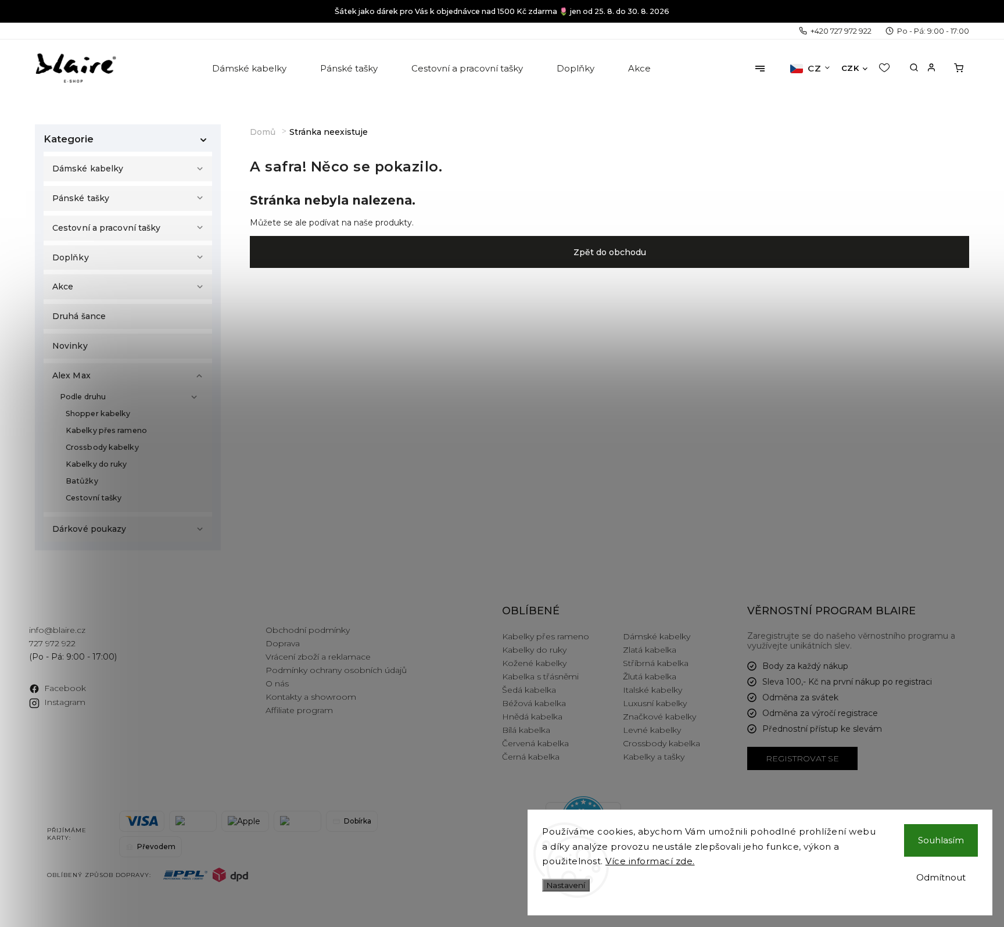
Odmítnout (941, 877)
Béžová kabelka (534, 703)
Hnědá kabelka (532, 716)
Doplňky (70, 257)
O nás (277, 683)
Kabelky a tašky (653, 756)
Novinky (70, 346)
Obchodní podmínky (308, 630)
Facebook (65, 688)
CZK (850, 68)
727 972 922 (52, 643)
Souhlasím (941, 840)
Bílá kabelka (526, 730)
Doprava (283, 643)
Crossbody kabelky (102, 447)
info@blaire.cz (57, 630)
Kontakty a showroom (311, 697)
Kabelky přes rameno (106, 430)
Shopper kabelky (98, 413)
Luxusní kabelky (655, 703)
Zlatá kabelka (649, 650)
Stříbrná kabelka (656, 663)
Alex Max (71, 375)
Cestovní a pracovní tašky (106, 228)
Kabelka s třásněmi (540, 676)
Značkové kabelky (659, 716)
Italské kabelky (652, 690)
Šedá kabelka (529, 690)
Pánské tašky (80, 198)
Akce (62, 286)
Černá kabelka (531, 756)
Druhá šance (79, 316)
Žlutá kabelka (649, 676)
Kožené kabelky (534, 663)
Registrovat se (802, 758)
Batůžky (82, 481)
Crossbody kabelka (661, 743)
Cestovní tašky (93, 497)
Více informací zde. (650, 861)
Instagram (64, 702)
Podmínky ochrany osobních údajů (336, 670)
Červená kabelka (535, 743)
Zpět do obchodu (609, 252)
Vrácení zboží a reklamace (318, 657)
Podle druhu (83, 396)
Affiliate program (299, 710)
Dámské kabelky (87, 168)
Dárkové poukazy (89, 529)
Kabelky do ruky (96, 464)
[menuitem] (250, 69)
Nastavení (566, 885)
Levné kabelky (652, 730)
